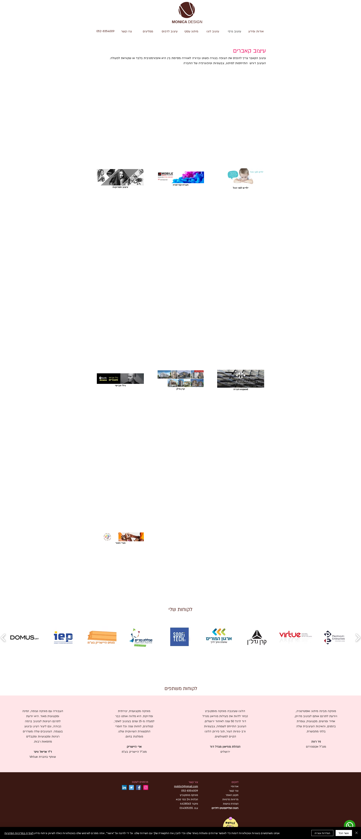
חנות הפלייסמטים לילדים (225, 808)
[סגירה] (356, 833)
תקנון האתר (232, 795)
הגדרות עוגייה (322, 833)
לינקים (234, 782)
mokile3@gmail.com (186, 786)
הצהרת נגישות (230, 804)
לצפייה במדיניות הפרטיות (19, 833)
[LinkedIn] (124, 787)
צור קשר (193, 782)
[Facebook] (138, 787)
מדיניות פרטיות (230, 799)
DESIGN (187, 22)
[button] (213, 31)
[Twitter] (131, 787)
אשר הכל (344, 833)
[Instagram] (145, 787)
